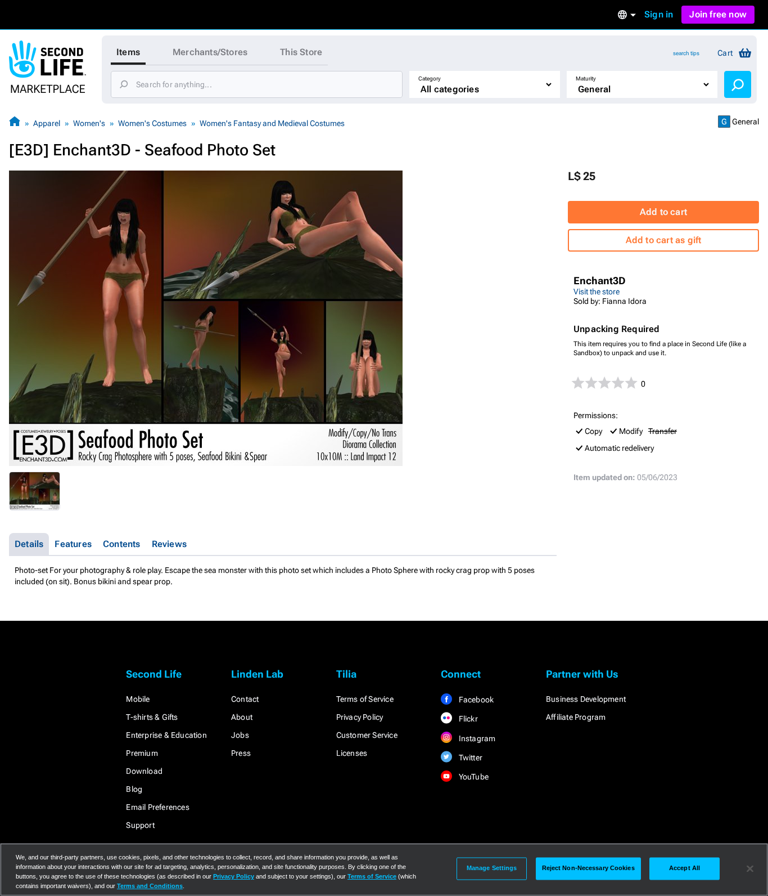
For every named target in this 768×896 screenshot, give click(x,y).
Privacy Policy (359, 717)
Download (144, 771)
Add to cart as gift (664, 240)
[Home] (14, 123)
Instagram (476, 738)
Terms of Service (365, 699)
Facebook (475, 699)
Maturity (586, 78)
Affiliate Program (576, 717)
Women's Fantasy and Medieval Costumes (272, 123)
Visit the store (596, 291)
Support (140, 825)
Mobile (138, 699)
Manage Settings (492, 868)
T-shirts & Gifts (152, 717)
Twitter (469, 757)
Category (429, 78)
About (241, 717)
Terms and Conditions (150, 885)
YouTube (473, 776)
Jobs (240, 735)
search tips (686, 53)
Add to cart (663, 212)
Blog (134, 789)
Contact (245, 699)
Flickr (467, 718)
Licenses (352, 753)
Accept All (684, 868)
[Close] (750, 868)
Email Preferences (157, 807)
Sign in (658, 14)
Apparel (46, 123)
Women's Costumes (152, 123)
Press (241, 753)
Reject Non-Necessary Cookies (588, 868)
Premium (141, 753)
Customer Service (366, 735)
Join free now (718, 14)
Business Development (586, 699)
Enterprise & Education (166, 735)
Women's (89, 123)
